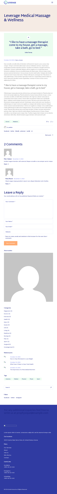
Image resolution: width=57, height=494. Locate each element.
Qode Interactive (12, 489)
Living (5, 330)
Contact (6, 457)
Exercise (6, 316)
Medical (16, 379)
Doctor (7, 121)
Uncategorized (8, 347)
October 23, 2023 (15, 357)
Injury (17, 60)
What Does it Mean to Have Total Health (21, 364)
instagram (19, 397)
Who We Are (7, 455)
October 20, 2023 (9, 60)
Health (6, 319)
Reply (5, 164)
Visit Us (6, 452)
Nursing (6, 336)
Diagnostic (7, 311)
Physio (31, 379)
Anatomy (8, 379)
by (9, 127)
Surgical (6, 344)
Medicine (15, 121)
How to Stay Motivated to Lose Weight (21, 359)
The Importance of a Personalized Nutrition (22, 369)
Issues (21, 60)
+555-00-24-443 (9, 473)
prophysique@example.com (32, 413)
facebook (6, 397)
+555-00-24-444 (9, 467)
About (6, 450)
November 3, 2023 (18, 159)
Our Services (7, 447)
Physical (24, 379)
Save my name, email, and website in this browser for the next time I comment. (26, 237)
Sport (5, 341)
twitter (13, 397)
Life (5, 327)
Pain (5, 339)
